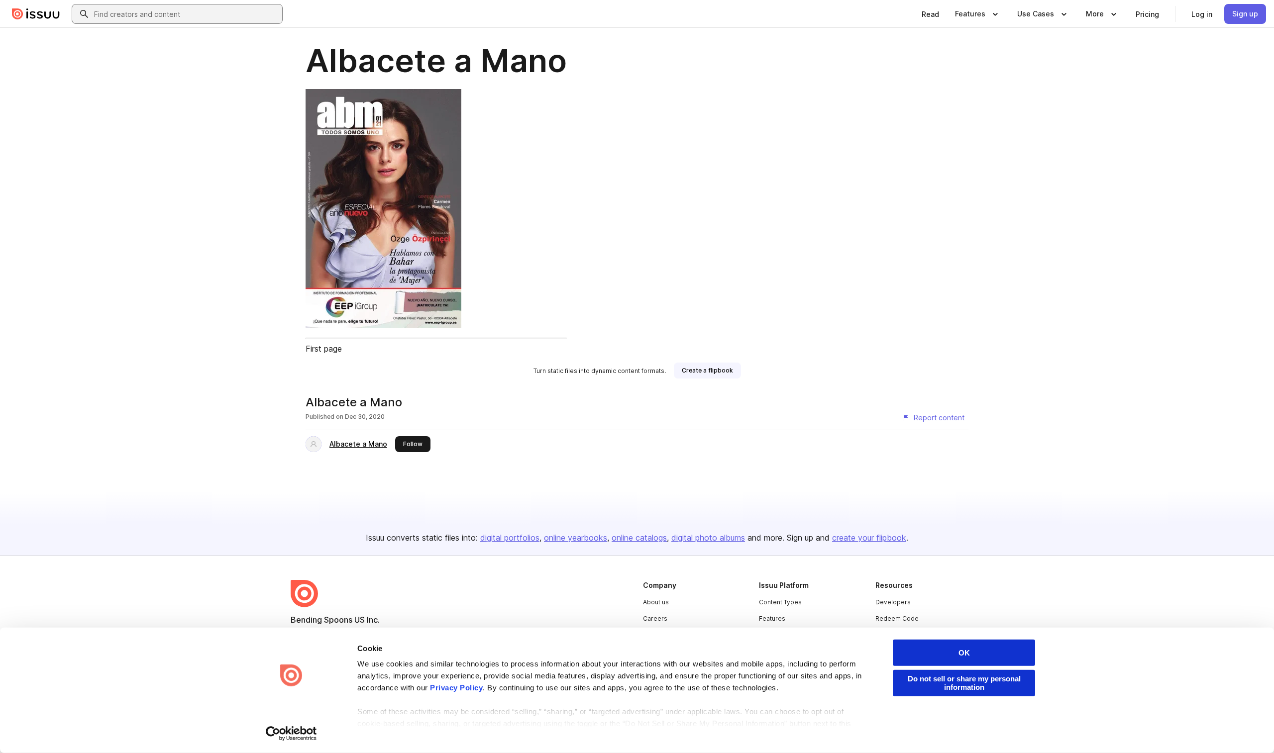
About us (656, 602)
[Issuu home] (36, 13)
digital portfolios (509, 538)
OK (964, 653)
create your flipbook (869, 538)
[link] (930, 14)
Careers (655, 618)
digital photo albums (708, 538)
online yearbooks (575, 538)
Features (772, 618)
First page (324, 349)
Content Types (780, 602)
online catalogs (639, 538)
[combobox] (186, 13)
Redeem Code (897, 618)
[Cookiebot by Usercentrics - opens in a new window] (291, 733)
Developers (893, 602)
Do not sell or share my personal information (964, 682)
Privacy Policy (456, 687)
